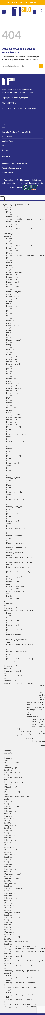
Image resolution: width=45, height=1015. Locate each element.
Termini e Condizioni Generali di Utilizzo (17, 132)
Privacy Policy (7, 136)
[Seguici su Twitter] (18, 115)
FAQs (4, 145)
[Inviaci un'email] (24, 115)
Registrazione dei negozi (11, 168)
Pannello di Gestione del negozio (14, 163)
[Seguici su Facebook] (5, 115)
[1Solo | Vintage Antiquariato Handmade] (21, 11)
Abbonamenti (7, 172)
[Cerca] (34, 12)
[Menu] (4, 12)
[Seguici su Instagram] (11, 115)
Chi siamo (5, 150)
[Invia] (41, 66)
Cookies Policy (8, 141)
